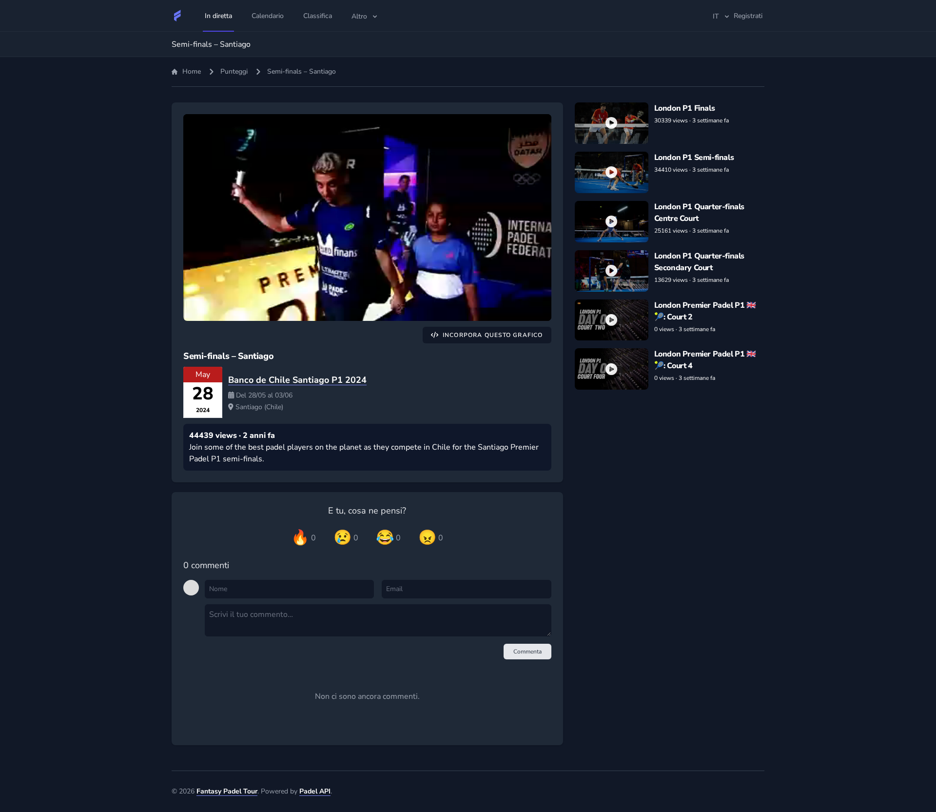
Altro (359, 16)
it (716, 16)
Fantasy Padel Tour (226, 791)
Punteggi (234, 71)
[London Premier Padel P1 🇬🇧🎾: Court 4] (611, 369)
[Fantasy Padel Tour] (177, 15)
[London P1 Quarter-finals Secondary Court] (611, 271)
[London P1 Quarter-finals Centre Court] (611, 221)
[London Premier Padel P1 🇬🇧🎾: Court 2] (611, 320)
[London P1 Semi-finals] (611, 172)
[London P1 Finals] (611, 123)
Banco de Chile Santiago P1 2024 (297, 380)
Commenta (527, 651)
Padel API (315, 791)
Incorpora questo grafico (493, 335)
